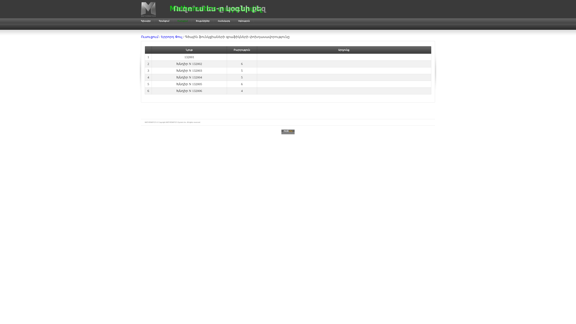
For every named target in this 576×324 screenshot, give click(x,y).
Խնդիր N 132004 (189, 77)
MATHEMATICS (171, 122)
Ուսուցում (149, 37)
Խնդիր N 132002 (189, 64)
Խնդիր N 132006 (189, 91)
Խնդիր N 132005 (189, 84)
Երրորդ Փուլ (171, 37)
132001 (189, 57)
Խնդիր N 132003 (189, 70)
